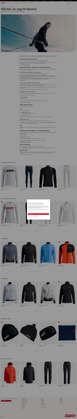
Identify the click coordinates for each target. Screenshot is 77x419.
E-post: (30, 211)
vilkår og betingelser (35, 215)
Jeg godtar (34, 215)
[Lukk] (48, 201)
